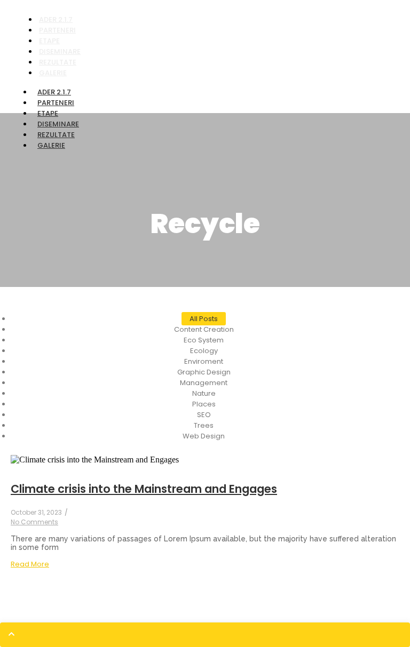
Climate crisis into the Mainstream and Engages (144, 489)
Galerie (53, 73)
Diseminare (58, 124)
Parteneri (55, 103)
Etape (47, 113)
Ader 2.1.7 (54, 92)
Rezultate (56, 135)
